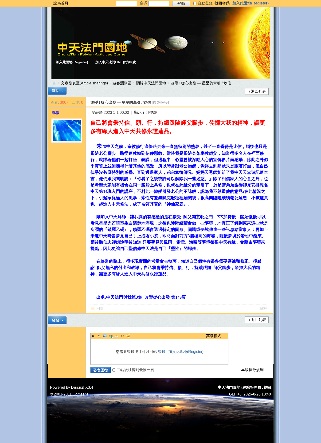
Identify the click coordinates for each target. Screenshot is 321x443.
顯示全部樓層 (145, 113)
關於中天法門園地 (151, 83)
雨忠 (55, 113)
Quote (116, 335)
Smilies (128, 335)
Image (104, 335)
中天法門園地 (54, 83)
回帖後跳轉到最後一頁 (135, 370)
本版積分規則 (252, 370)
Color (99, 335)
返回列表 (258, 91)
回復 (100, 309)
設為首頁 (60, 3)
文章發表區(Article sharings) (84, 83)
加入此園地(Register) (250, 3)
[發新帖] (57, 91)
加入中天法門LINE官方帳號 (115, 62)
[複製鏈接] (160, 102)
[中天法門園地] (92, 55)
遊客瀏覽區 (122, 83)
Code (122, 335)
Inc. (92, 394)
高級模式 (213, 336)
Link (110, 335)
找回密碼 (222, 3)
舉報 (263, 309)
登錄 (161, 352)
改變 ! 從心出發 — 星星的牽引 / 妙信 (201, 83)
